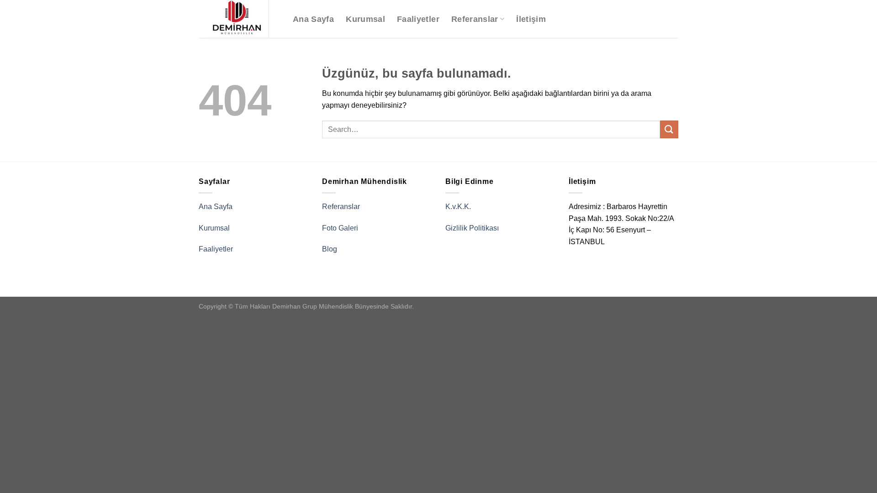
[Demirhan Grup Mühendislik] (239, 19)
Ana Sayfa (313, 19)
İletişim (531, 19)
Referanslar (474, 19)
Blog (329, 249)
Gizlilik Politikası (472, 228)
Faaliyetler (418, 19)
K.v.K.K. (458, 206)
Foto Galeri (340, 228)
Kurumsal (365, 19)
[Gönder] (669, 129)
